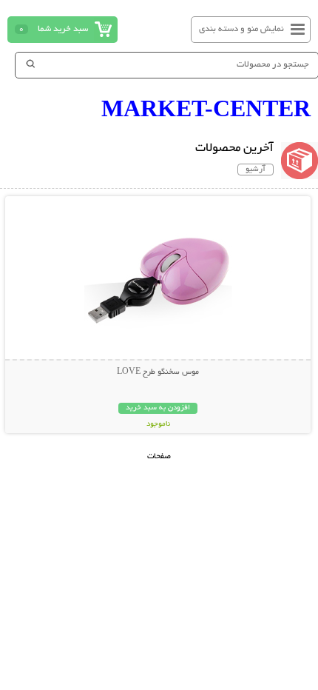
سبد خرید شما (63, 29)
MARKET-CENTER (206, 108)
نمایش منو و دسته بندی (241, 29)
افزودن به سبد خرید (158, 408)
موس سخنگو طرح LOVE (158, 372)
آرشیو (255, 169)
